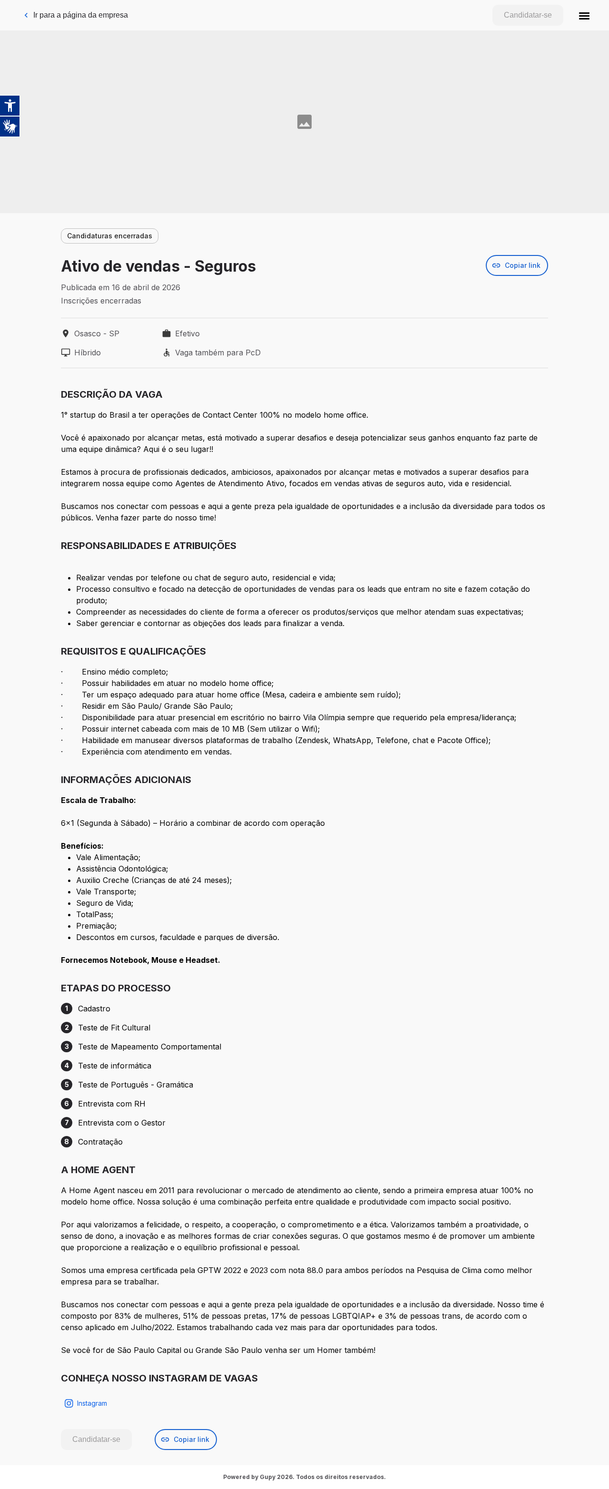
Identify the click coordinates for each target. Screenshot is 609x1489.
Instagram (92, 1403)
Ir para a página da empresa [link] (80, 15)
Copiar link (522, 265)
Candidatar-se (528, 15)
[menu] (584, 15)
